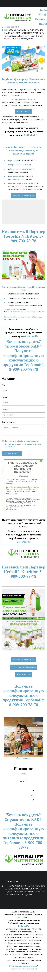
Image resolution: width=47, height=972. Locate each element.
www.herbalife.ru (17, 507)
